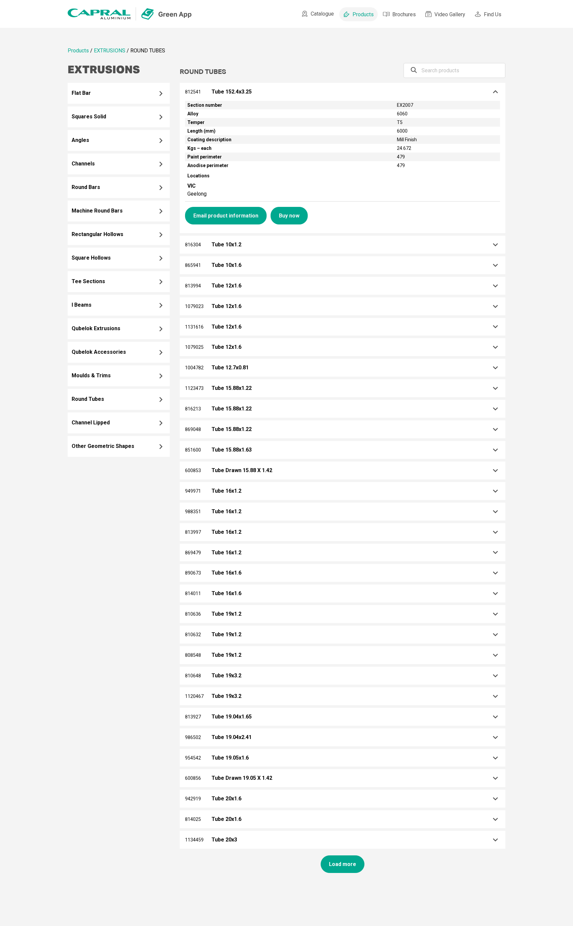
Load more (342, 864)
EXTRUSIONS (109, 50)
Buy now (289, 216)
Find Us (492, 14)
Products (363, 14)
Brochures (404, 14)
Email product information (225, 216)
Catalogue (322, 14)
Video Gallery (449, 14)
